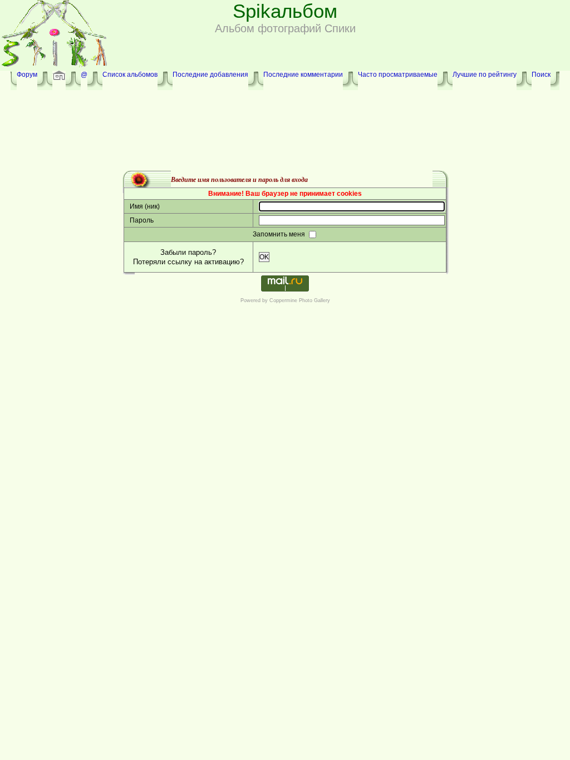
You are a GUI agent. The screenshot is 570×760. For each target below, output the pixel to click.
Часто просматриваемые (398, 74)
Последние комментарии (303, 74)
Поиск (541, 74)
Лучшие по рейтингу (485, 74)
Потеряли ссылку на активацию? (188, 262)
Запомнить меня (280, 234)
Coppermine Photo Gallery (299, 300)
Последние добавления (210, 74)
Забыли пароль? (188, 252)
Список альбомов (130, 74)
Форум (27, 74)
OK (264, 257)
